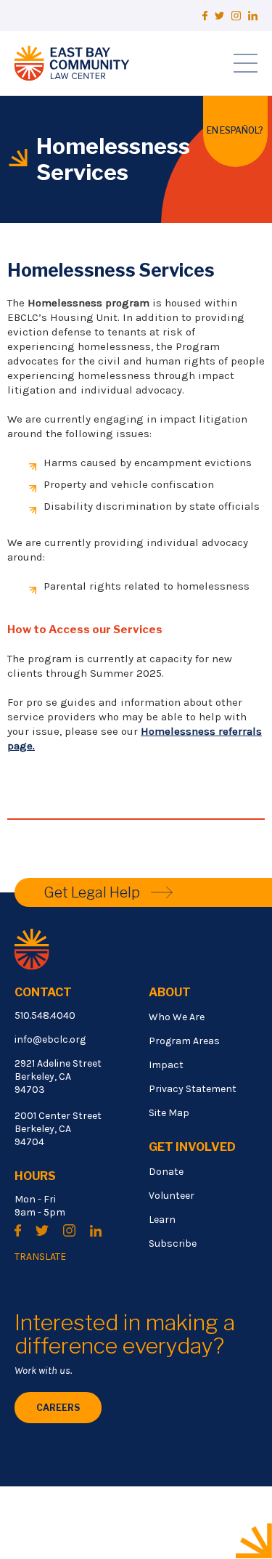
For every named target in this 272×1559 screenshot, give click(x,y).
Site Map (169, 1113)
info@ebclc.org (50, 1039)
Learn (162, 1219)
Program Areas (184, 1041)
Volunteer (171, 1195)
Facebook (204, 15)
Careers (58, 1407)
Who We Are (177, 1017)
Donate (166, 1171)
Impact (166, 1065)
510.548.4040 (45, 1015)
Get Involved (192, 1147)
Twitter (219, 15)
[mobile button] (245, 63)
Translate (40, 1257)
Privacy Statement (192, 1089)
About (170, 992)
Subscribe (173, 1243)
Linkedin (252, 15)
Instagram (236, 15)
